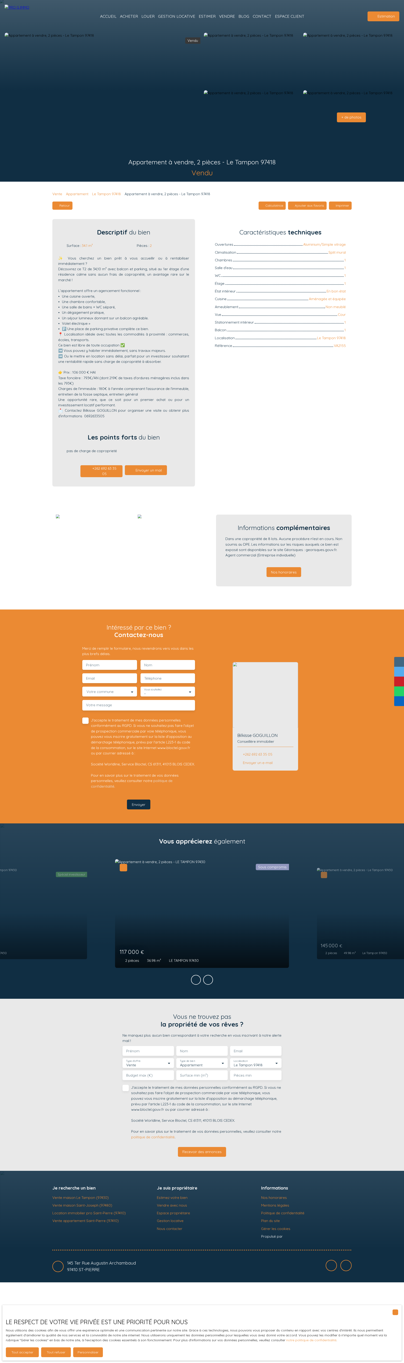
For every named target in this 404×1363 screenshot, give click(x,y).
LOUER (148, 16)
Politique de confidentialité (282, 1213)
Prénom (92, 665)
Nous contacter (169, 1228)
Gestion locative (170, 1220)
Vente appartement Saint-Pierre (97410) (85, 1220)
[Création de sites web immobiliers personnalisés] (295, 1236)
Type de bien (187, 1061)
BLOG (243, 16)
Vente (57, 193)
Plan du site (270, 1220)
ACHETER (129, 16)
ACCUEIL (108, 16)
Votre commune (100, 691)
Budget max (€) (139, 1075)
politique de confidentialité (153, 1137)
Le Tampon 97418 (106, 193)
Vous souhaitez (153, 689)
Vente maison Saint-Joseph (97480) (82, 1205)
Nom (148, 665)
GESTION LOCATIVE (176, 16)
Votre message (99, 705)
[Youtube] (346, 1265)
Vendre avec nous (172, 1205)
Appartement (77, 193)
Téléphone (153, 678)
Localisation (241, 1061)
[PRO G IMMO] (28, 16)
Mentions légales (275, 1205)
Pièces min (243, 1075)
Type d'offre (133, 1061)
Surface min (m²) (194, 1075)
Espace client (289, 16)
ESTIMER (207, 16)
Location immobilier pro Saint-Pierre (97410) (89, 1213)
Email (90, 678)
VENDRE (227, 16)
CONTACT (262, 16)
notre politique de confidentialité (311, 1340)
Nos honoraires (274, 1197)
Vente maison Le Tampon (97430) (80, 1197)
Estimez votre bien (172, 1197)
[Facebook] (331, 1265)
